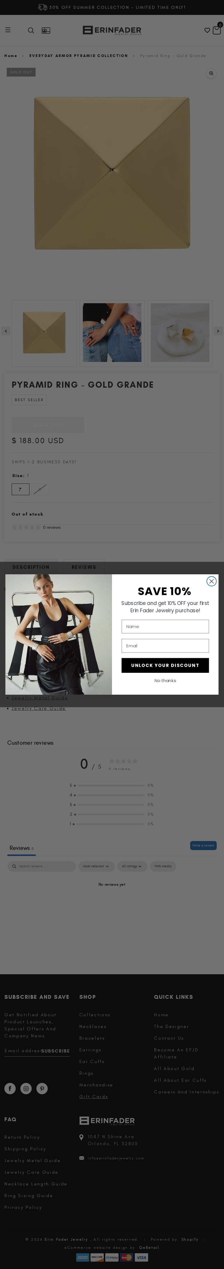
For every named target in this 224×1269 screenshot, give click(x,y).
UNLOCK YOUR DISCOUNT (165, 665)
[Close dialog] (211, 581)
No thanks (165, 680)
